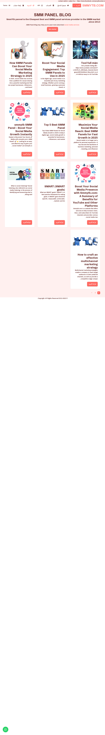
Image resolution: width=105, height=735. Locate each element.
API (39, 5)
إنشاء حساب (17, 5)
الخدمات (48, 5)
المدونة (29, 5)
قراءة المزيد (92, 92)
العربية (78, 5)
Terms (5, 5)
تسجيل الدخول (61, 5)
